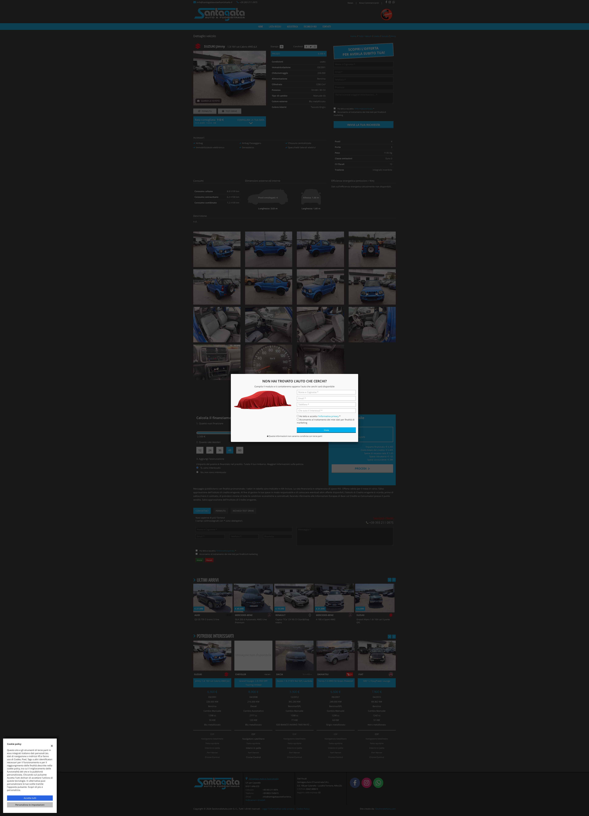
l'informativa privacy (328, 416)
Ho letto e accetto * (320, 416)
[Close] (358, 374)
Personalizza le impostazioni (29, 804)
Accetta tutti (30, 798)
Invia (326, 430)
